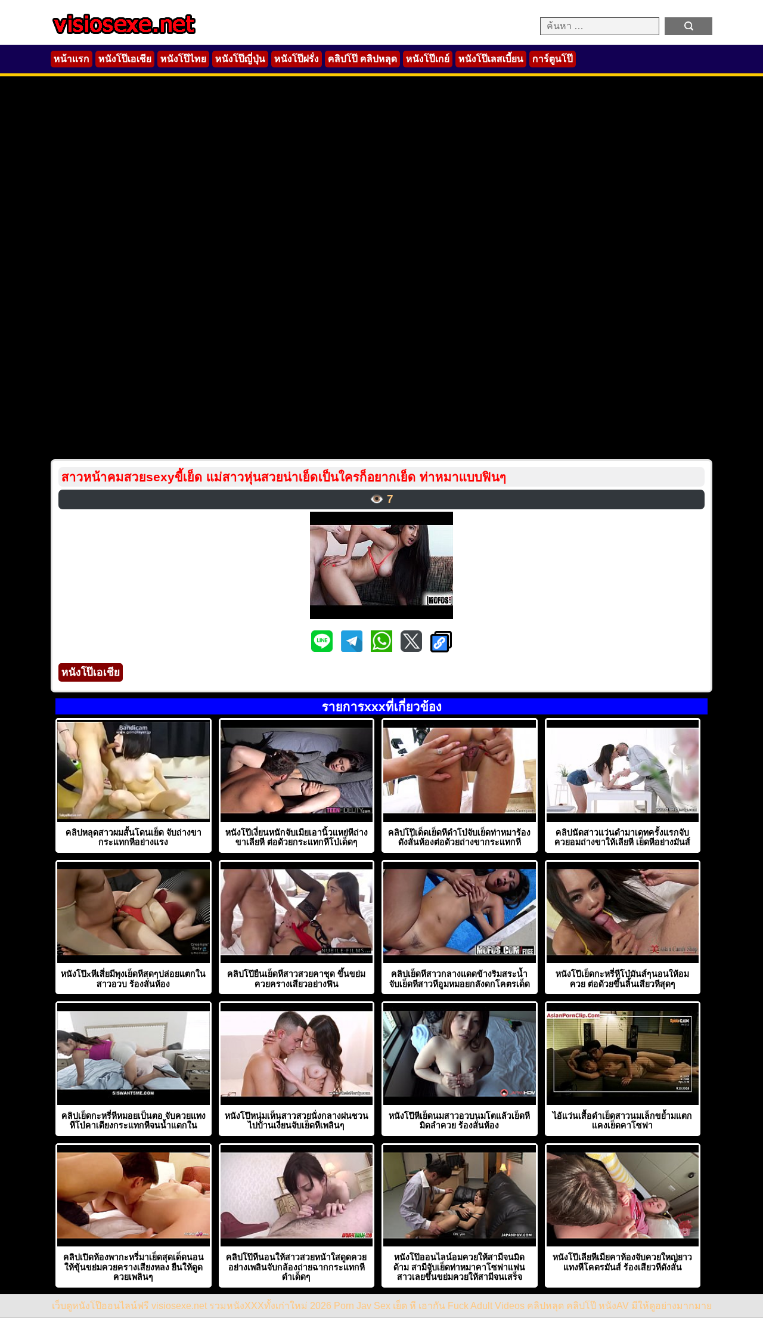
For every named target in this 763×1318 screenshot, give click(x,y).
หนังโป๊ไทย (183, 59)
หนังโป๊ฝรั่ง (296, 59)
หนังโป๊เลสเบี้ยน (490, 59)
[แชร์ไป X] (412, 648)
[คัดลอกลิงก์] (441, 642)
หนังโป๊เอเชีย (124, 59)
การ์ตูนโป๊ (552, 59)
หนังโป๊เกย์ (427, 59)
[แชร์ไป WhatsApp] (383, 648)
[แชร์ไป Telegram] (353, 648)
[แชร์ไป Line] (323, 648)
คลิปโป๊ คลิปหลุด (362, 59)
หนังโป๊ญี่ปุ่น (240, 59)
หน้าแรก (71, 59)
